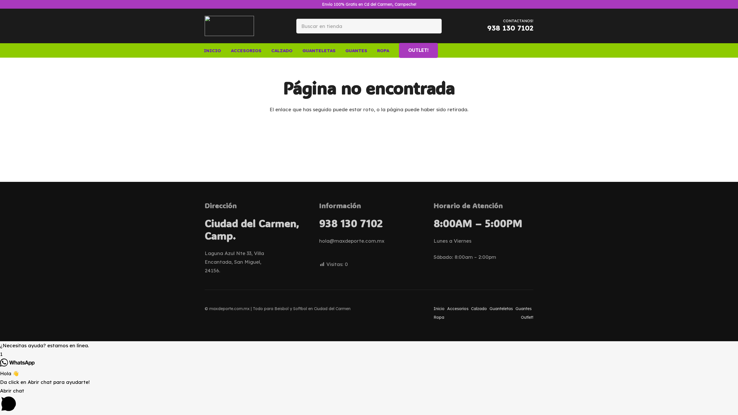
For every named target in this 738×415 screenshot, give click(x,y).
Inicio (439, 308)
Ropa (439, 317)
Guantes (523, 308)
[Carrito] (525, 50)
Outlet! (527, 317)
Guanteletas (501, 308)
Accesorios (457, 308)
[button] (265, 50)
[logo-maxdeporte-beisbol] (229, 26)
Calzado (479, 308)
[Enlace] (515, 50)
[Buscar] (432, 26)
